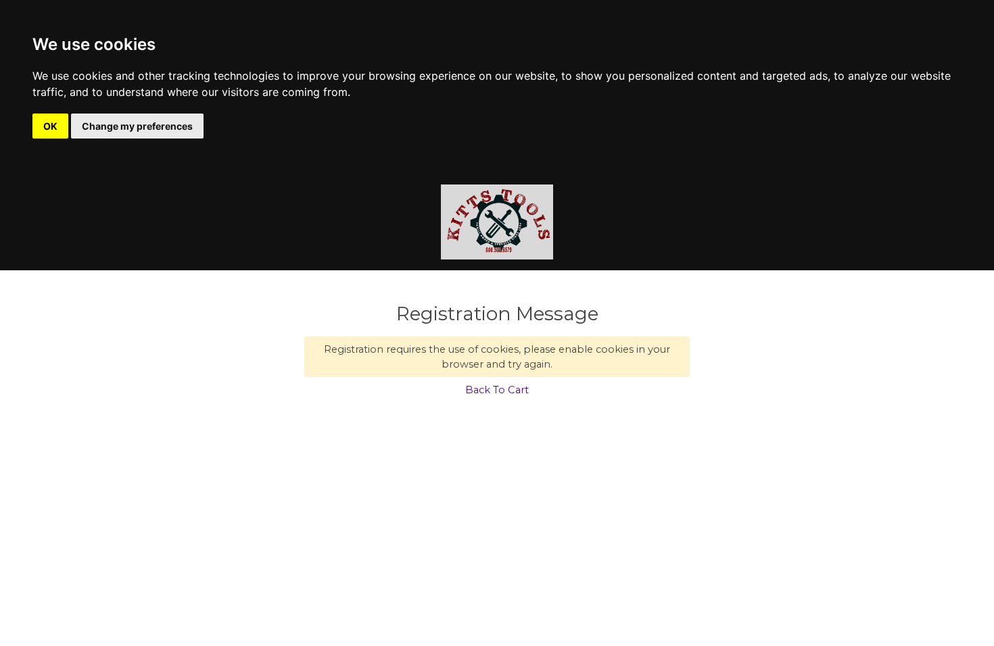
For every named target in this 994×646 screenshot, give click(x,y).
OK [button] (50, 126)
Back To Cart (497, 390)
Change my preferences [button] (137, 126)
